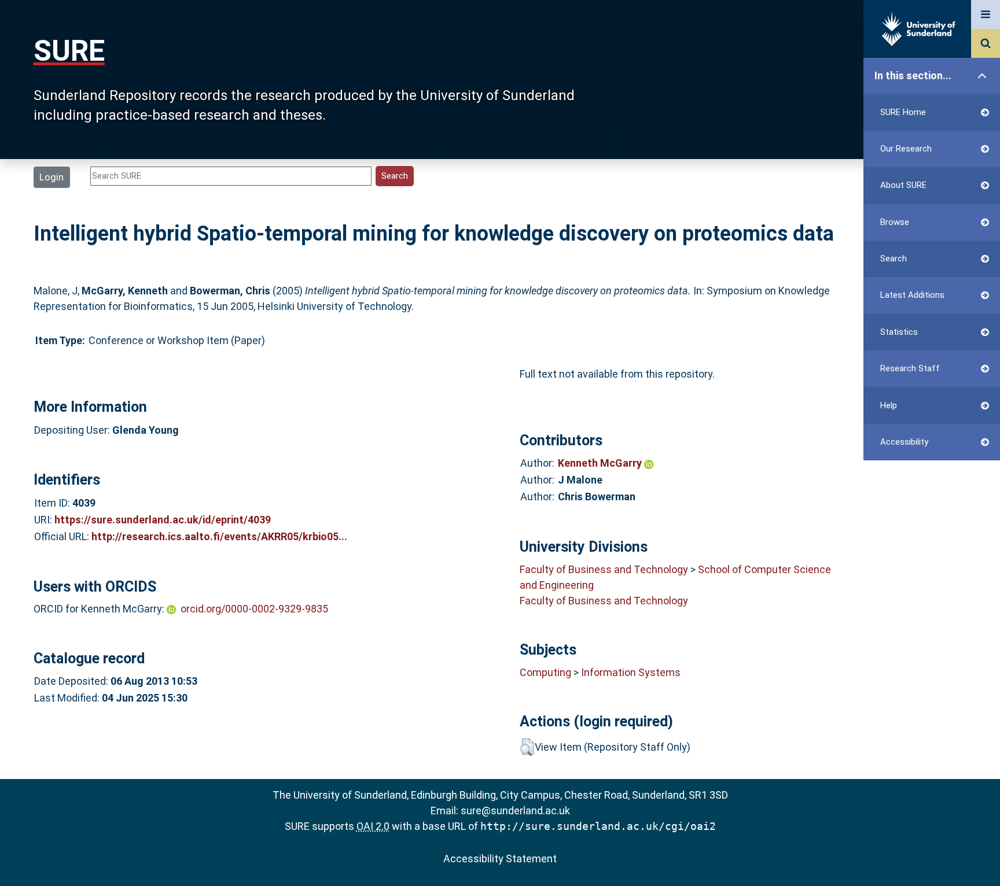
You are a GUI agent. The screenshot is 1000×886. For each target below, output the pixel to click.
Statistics (899, 332)
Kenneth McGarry (601, 463)
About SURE (903, 185)
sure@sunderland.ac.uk (515, 810)
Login (51, 177)
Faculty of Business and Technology (604, 569)
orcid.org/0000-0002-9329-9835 (254, 609)
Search (893, 258)
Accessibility (904, 442)
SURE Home (903, 112)
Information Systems (631, 672)
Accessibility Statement (500, 858)
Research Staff (910, 368)
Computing (545, 672)
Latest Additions (912, 295)
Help (888, 405)
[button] (527, 747)
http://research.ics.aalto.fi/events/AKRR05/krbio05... (219, 536)
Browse (894, 222)
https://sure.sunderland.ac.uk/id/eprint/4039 (162, 520)
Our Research (906, 148)
